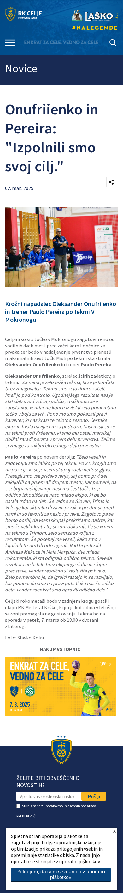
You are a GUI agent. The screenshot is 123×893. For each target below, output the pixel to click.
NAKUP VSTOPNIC (60, 649)
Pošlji (94, 796)
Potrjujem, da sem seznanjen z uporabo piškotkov (60, 874)
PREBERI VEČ (26, 816)
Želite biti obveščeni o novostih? (47, 781)
